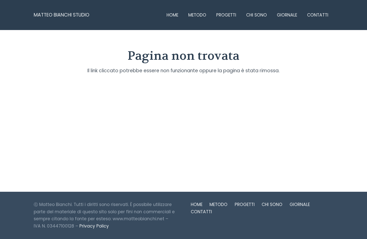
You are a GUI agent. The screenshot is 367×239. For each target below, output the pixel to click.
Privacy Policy (94, 226)
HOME (196, 205)
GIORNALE (300, 205)
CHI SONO (272, 205)
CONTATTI (201, 212)
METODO (218, 205)
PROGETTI (245, 205)
